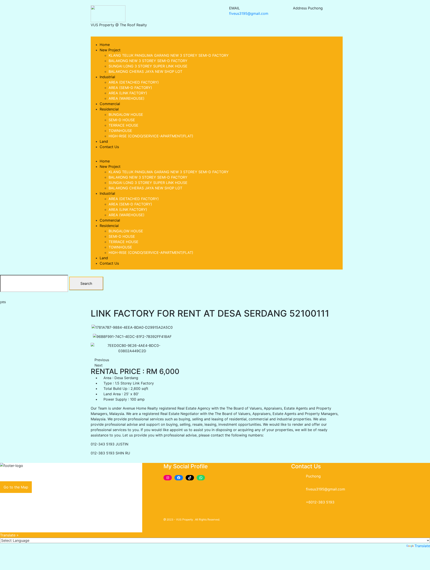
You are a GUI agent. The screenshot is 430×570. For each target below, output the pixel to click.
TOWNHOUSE (120, 130)
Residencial (109, 109)
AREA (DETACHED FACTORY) (134, 82)
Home (105, 44)
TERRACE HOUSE (123, 125)
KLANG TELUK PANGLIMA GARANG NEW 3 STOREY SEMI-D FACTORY (169, 55)
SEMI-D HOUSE (122, 120)
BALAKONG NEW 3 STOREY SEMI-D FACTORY (148, 60)
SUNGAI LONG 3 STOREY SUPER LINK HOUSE (148, 66)
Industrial (107, 77)
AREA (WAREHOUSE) (126, 98)
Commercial (110, 103)
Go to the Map (16, 487)
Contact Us (109, 147)
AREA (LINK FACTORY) (128, 93)
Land (104, 141)
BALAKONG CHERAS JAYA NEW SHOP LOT (145, 71)
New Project (110, 50)
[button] (183, 39)
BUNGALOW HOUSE (126, 114)
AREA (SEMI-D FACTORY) (130, 87)
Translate (422, 546)
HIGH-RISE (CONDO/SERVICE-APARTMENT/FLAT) (151, 136)
